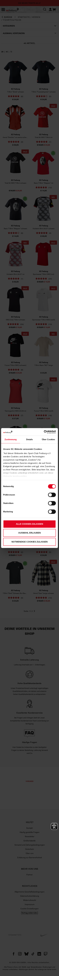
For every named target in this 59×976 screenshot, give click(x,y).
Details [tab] (29, 439)
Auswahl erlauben (29, 533)
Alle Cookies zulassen (29, 524)
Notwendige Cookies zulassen (30, 542)
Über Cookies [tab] (48, 439)
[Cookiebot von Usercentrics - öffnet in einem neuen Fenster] (44, 432)
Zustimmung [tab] (11, 439)
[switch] (52, 495)
